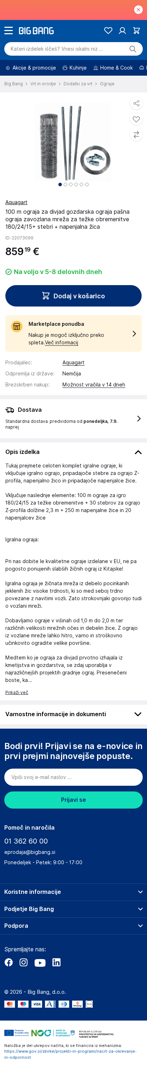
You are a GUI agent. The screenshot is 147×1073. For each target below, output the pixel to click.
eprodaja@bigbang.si (29, 852)
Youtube (40, 962)
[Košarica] (136, 30)
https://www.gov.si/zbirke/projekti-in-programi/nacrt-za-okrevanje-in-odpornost (70, 1054)
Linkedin (56, 962)
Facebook (8, 962)
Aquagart (16, 202)
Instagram (23, 962)
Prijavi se (73, 799)
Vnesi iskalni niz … (57, 49)
